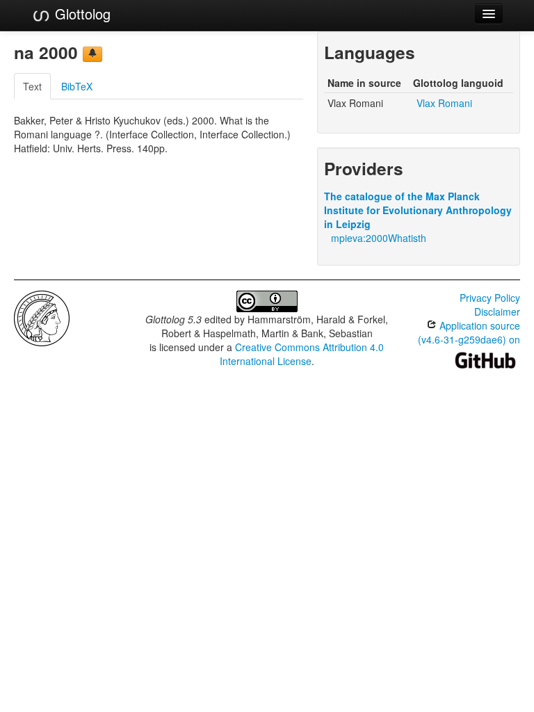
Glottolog (81, 13)
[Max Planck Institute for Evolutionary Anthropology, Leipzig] (42, 317)
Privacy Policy (490, 298)
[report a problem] (92, 54)
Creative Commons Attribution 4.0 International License (302, 354)
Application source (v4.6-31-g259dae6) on (469, 332)
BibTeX (76, 86)
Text (32, 86)
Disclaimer (497, 311)
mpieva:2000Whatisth (378, 238)
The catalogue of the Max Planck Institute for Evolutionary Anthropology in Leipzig (418, 210)
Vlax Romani (444, 103)
